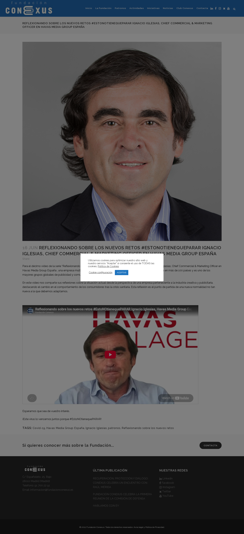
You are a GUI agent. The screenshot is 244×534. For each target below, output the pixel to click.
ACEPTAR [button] (121, 272)
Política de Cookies (108, 266)
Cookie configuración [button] (100, 272)
